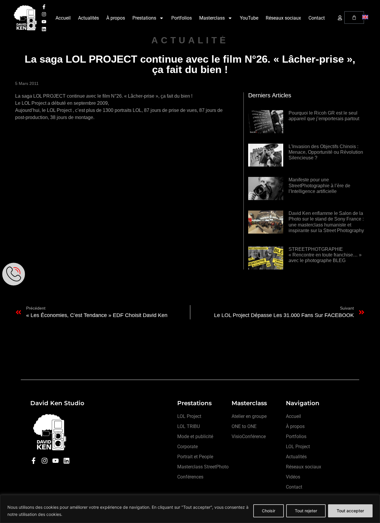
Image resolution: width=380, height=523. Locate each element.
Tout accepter (350, 510)
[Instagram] (44, 14)
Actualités (88, 18)
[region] (190, 509)
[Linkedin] (44, 29)
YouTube (249, 18)
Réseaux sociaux (283, 18)
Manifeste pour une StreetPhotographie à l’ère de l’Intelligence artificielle (319, 185)
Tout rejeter (306, 510)
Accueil (63, 18)
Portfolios (181, 18)
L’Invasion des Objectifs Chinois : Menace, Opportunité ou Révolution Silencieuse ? (326, 152)
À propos (115, 18)
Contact (316, 18)
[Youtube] (44, 21)
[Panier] (354, 17)
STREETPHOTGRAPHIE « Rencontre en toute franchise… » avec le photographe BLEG (325, 255)
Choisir (268, 510)
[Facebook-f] (44, 6)
